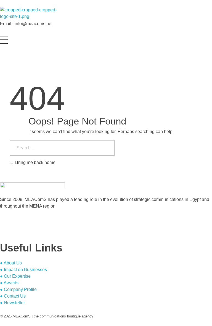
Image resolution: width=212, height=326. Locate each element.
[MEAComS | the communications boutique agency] (32, 13)
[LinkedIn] (1, 228)
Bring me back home (34, 162)
